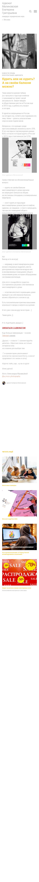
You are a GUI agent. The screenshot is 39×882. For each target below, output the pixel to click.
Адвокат (7, 3)
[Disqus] (19, 416)
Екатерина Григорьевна (9, 11)
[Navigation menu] (35, 11)
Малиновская (10, 6)
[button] (30, 11)
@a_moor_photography (11, 376)
